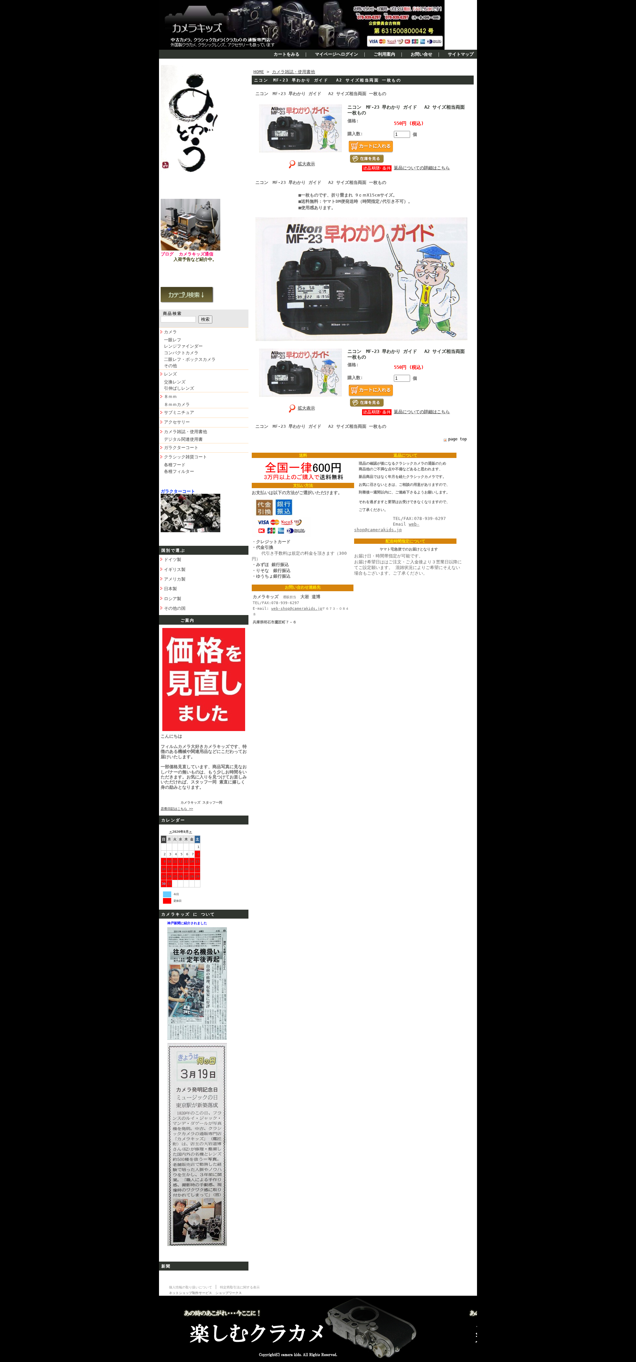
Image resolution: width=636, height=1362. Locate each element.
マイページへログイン (336, 54)
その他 (170, 365)
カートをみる (286, 54)
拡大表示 (306, 163)
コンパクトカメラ (181, 352)
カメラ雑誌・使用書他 (185, 431)
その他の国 (175, 608)
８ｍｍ (170, 396)
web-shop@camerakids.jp (296, 608)
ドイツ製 (172, 559)
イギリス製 (175, 569)
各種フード (175, 464)
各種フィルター (179, 471)
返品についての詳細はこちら (422, 167)
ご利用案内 (384, 54)
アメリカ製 (175, 579)
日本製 (170, 588)
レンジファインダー (183, 346)
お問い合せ (421, 54)
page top (457, 439)
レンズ (170, 373)
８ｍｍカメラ (177, 404)
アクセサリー (177, 422)
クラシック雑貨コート (185, 456)
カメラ (170, 331)
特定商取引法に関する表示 (240, 1287)
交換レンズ (175, 381)
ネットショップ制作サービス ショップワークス (205, 1293)
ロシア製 (172, 598)
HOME (258, 71)
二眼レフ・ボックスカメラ (190, 359)
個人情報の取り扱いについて (190, 1287)
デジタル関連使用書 (183, 439)
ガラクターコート (181, 447)
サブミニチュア (179, 412)
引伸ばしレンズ (179, 388)
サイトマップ (461, 54)
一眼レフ (172, 339)
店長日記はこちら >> (177, 809)
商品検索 (172, 313)
